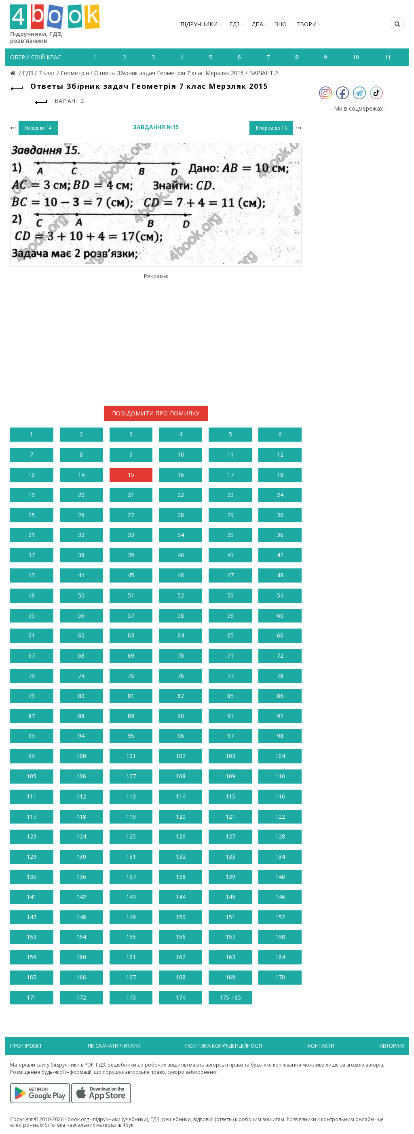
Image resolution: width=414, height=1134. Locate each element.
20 (81, 495)
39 (131, 555)
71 (230, 655)
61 (31, 635)
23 (230, 495)
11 (230, 454)
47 (230, 575)
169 (230, 977)
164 (280, 957)
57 (131, 615)
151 (230, 917)
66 (280, 635)
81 (131, 696)
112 (81, 796)
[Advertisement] (156, 336)
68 (81, 655)
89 (131, 716)
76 (180, 675)
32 (81, 535)
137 (131, 876)
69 (131, 655)
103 (230, 756)
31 (31, 535)
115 (230, 796)
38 (81, 555)
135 (31, 876)
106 (81, 776)
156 (181, 937)
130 (81, 856)
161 (131, 957)
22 (180, 495)
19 (31, 495)
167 (131, 977)
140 (280, 876)
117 (31, 816)
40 (180, 555)
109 (230, 776)
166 (81, 977)
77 (230, 675)
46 (180, 575)
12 (280, 454)
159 (31, 957)
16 (180, 474)
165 (31, 977)
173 (131, 997)
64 (180, 635)
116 (280, 796)
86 (280, 696)
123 (31, 836)
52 (180, 595)
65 (230, 635)
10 (180, 454)
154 (81, 937)
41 (230, 555)
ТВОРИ (306, 24)
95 (131, 736)
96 (180, 736)
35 (230, 535)
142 (81, 897)
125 (131, 836)
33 (131, 535)
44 (81, 575)
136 (81, 876)
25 (31, 515)
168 (181, 977)
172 (81, 997)
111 (31, 796)
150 (181, 917)
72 (280, 655)
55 (31, 615)
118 (81, 816)
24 (280, 495)
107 (131, 776)
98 (280, 736)
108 (181, 776)
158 (280, 937)
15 (131, 474)
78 (280, 675)
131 (131, 856)
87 (31, 716)
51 (131, 595)
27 (131, 515)
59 (230, 615)
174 (181, 997)
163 (230, 957)
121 (230, 816)
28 (180, 515)
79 (31, 696)
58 (180, 615)
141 (31, 897)
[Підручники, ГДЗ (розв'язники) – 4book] (13, 73)
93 (31, 736)
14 (81, 474)
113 (131, 796)
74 (81, 675)
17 (230, 474)
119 (131, 816)
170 (280, 977)
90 (180, 716)
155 (131, 937)
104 (280, 756)
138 (181, 876)
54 (280, 595)
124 (81, 836)
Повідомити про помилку (156, 413)
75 (131, 675)
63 (131, 635)
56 (81, 615)
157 (230, 937)
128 (280, 836)
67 (31, 655)
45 (131, 575)
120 (181, 816)
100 (81, 756)
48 (280, 575)
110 (280, 776)
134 (280, 856)
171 (31, 997)
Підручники (199, 24)
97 (230, 736)
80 (81, 696)
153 (31, 937)
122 (280, 816)
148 (81, 917)
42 (280, 555)
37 (31, 555)
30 (280, 515)
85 (230, 696)
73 (31, 675)
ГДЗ (234, 24)
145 (230, 897)
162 (181, 957)
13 (31, 474)
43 (31, 575)
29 (230, 515)
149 (131, 917)
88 (81, 716)
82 (180, 696)
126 (181, 836)
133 (230, 856)
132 (181, 856)
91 (230, 716)
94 (81, 736)
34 (180, 535)
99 (31, 756)
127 (230, 836)
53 (230, 595)
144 (181, 897)
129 (31, 856)
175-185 (230, 997)
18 (280, 474)
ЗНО (281, 24)
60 (280, 615)
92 (280, 716)
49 (31, 595)
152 (280, 917)
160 (81, 957)
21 (131, 495)
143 (131, 897)
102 (181, 756)
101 (131, 756)
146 (280, 897)
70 (180, 655)
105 (31, 776)
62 (81, 635)
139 (230, 876)
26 (81, 515)
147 (31, 917)
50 (81, 595)
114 (181, 796)
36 (280, 535)
